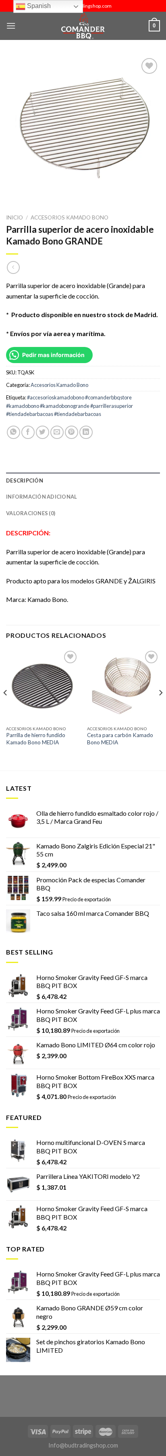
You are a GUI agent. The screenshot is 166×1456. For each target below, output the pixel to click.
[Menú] (11, 26)
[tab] (83, 480)
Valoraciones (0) (30, 513)
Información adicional (41, 496)
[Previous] (6, 709)
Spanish (38, 5)
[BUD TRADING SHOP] (83, 26)
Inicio (14, 217)
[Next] (160, 709)
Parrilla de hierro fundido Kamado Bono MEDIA (35, 739)
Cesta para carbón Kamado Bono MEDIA (120, 739)
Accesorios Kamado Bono (69, 217)
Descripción (24, 480)
